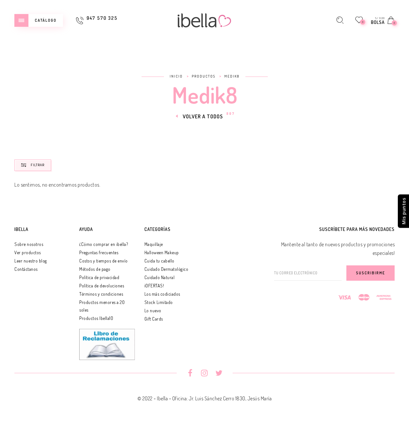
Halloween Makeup (161, 252)
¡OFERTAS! (154, 285)
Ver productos (27, 252)
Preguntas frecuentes (98, 252)
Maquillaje (153, 244)
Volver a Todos (203, 116)
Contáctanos (26, 269)
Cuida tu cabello (159, 260)
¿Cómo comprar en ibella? (103, 244)
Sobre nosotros (28, 244)
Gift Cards (153, 319)
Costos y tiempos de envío (103, 260)
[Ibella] (204, 19)
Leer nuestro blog (30, 260)
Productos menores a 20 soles (102, 306)
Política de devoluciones (101, 285)
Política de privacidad (99, 277)
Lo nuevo (152, 310)
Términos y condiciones (101, 294)
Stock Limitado (158, 302)
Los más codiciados (162, 294)
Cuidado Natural (159, 277)
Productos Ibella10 (96, 318)
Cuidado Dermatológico (166, 269)
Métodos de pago (95, 269)
